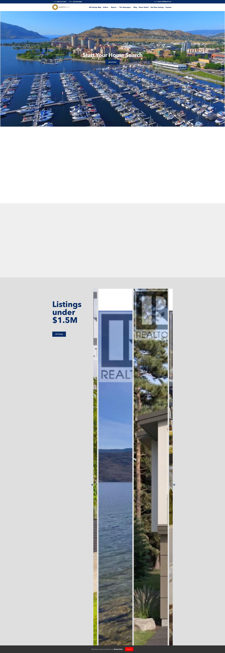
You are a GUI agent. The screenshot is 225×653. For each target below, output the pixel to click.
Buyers (114, 7)
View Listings (52, 261)
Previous (92, 485)
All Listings (59, 334)
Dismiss (129, 649)
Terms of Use (118, 649)
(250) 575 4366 (61, 2)
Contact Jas (112, 174)
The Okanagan (125, 7)
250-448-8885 (77, 2)
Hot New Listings (157, 7)
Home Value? (144, 7)
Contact (168, 7)
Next (174, 485)
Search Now (112, 62)
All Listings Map (95, 7)
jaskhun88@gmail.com (164, 1)
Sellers (106, 7)
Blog (135, 7)
